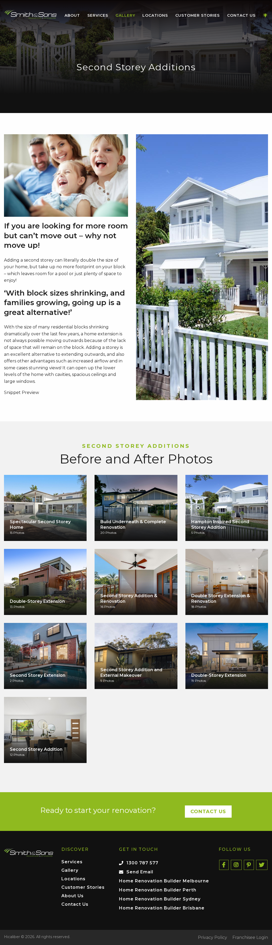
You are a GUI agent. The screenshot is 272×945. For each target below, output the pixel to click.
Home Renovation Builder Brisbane (162, 908)
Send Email (139, 871)
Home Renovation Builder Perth (157, 889)
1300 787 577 (142, 862)
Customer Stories (197, 15)
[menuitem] (30, 16)
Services (97, 15)
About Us (72, 896)
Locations (155, 15)
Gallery (125, 15)
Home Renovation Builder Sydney (160, 898)
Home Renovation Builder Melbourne (164, 880)
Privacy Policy (212, 937)
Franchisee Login (250, 937)
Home (30, 14)
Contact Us (241, 15)
